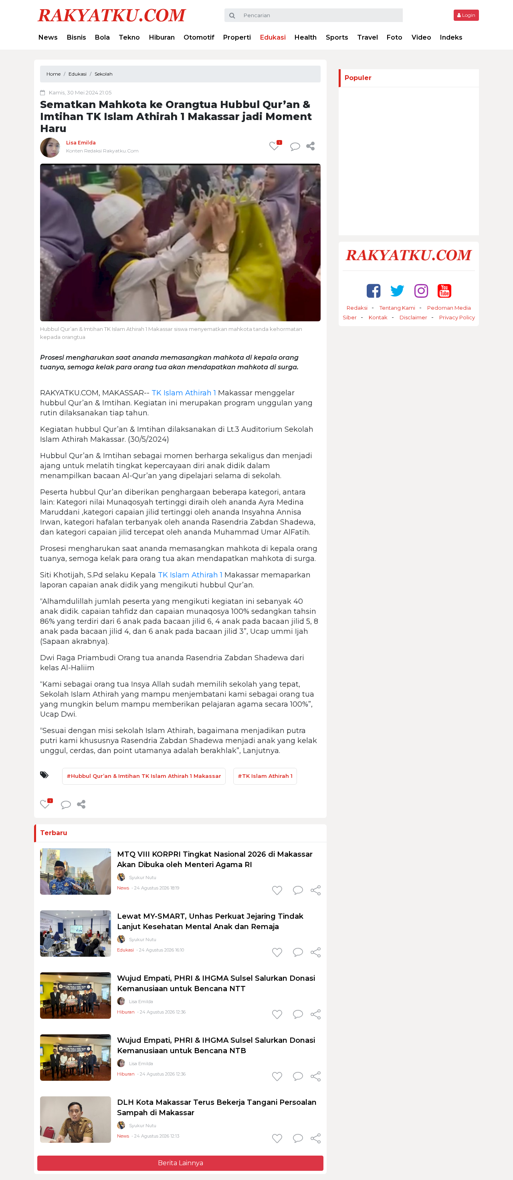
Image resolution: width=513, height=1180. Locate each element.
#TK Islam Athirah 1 (265, 776)
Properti (237, 37)
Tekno (129, 37)
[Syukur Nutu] (121, 879)
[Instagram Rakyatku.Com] (421, 291)
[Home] (112, 14)
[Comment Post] (298, 891)
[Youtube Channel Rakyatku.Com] (444, 291)
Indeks (451, 37)
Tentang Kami (397, 308)
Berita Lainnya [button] (180, 1163)
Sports (337, 37)
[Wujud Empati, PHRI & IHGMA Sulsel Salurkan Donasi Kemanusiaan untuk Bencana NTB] (75, 1057)
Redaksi (357, 308)
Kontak (378, 317)
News (48, 37)
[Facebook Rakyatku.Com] (373, 291)
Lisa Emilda (81, 143)
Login (468, 15)
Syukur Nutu (142, 877)
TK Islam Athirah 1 (183, 393)
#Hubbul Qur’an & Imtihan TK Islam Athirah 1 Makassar (144, 776)
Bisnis (76, 37)
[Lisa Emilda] (50, 147)
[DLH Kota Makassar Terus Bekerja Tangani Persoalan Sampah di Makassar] (75, 1119)
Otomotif (199, 37)
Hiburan (162, 37)
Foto (394, 37)
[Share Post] (310, 146)
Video (421, 37)
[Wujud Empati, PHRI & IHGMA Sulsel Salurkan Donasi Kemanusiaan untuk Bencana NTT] (75, 995)
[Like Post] (278, 891)
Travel (367, 37)
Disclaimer (413, 317)
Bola (102, 37)
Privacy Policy (457, 317)
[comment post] (295, 146)
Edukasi (273, 37)
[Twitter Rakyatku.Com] (397, 291)
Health (306, 37)
